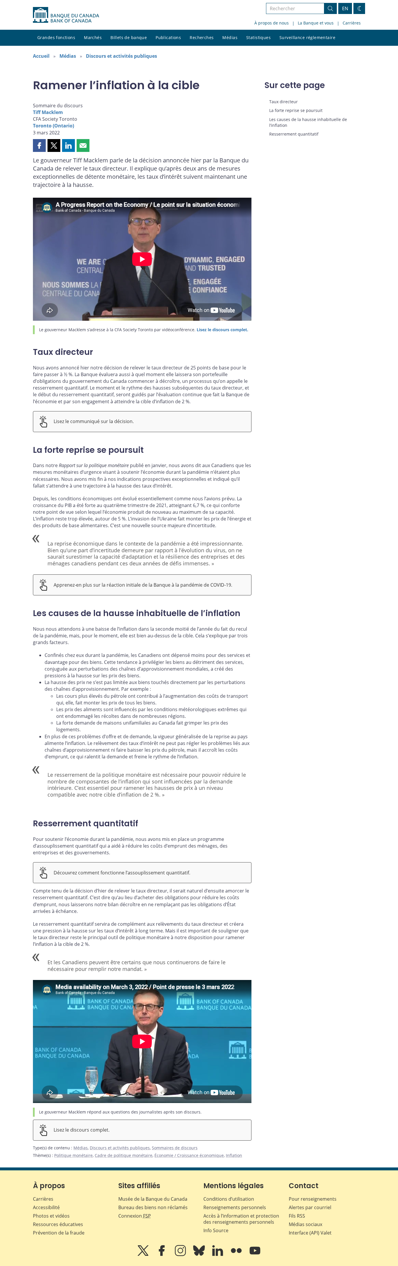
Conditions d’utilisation (228, 1199)
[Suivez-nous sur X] (143, 1254)
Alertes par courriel (310, 1207)
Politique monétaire (73, 1155)
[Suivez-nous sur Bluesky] (199, 1254)
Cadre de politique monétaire (123, 1155)
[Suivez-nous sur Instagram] (181, 1254)
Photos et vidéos (51, 1216)
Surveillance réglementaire (307, 37)
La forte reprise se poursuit (296, 110)
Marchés (93, 37)
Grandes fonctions (56, 37)
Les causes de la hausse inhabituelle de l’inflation (308, 122)
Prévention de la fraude (58, 1233)
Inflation (234, 1155)
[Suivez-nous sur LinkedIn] (218, 1254)
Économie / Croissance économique (189, 1155)
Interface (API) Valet (310, 1233)
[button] (39, 145)
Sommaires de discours (175, 1148)
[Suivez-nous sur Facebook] (162, 1254)
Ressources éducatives (58, 1224)
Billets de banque (128, 37)
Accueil (41, 56)
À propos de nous (271, 23)
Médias (229, 37)
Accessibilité (46, 1207)
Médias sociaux (305, 1224)
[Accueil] (66, 15)
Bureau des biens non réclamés (153, 1207)
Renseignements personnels (234, 1207)
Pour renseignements (313, 1199)
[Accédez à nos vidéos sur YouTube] (255, 1254)
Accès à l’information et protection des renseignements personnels (241, 1219)
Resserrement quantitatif (293, 134)
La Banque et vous (316, 23)
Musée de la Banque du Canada (152, 1199)
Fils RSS (297, 1216)
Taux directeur (283, 101)
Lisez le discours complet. (222, 329)
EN (345, 8)
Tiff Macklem (48, 112)
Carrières (352, 23)
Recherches (202, 37)
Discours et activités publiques (121, 56)
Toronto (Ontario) (53, 125)
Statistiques (258, 37)
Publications (168, 37)
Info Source (215, 1230)
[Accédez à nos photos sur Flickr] (237, 1254)
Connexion (134, 1216)
